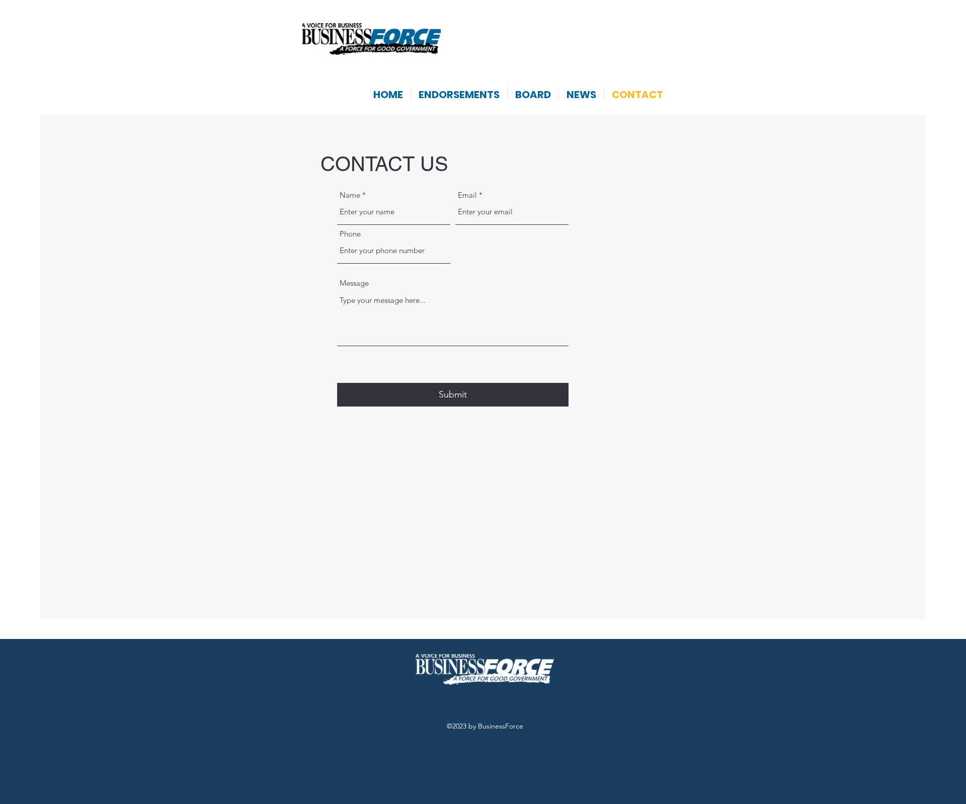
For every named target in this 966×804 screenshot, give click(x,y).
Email (467, 195)
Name (350, 195)
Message (354, 283)
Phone (350, 233)
